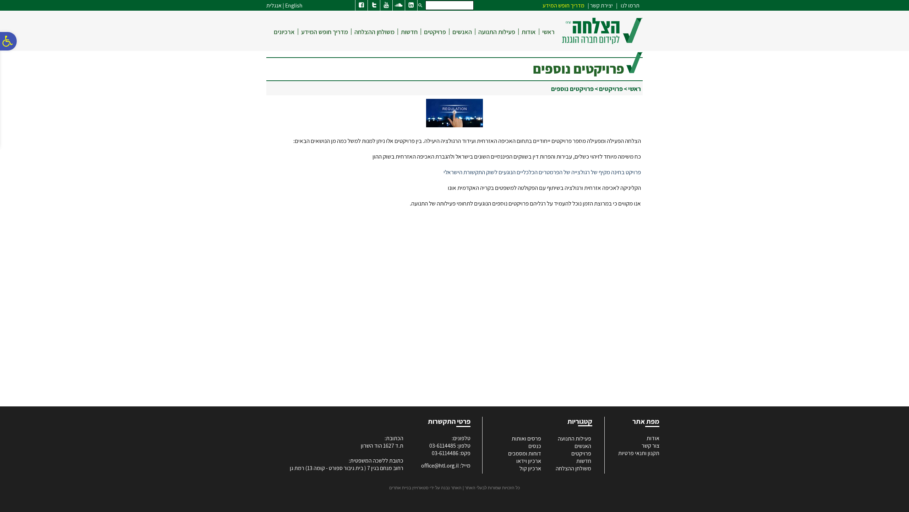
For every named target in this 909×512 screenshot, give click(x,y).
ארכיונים (284, 32)
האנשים (462, 32)
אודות (529, 32)
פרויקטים (435, 32)
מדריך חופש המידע (324, 32)
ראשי (548, 32)
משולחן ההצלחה (374, 32)
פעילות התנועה (496, 32)
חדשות (409, 32)
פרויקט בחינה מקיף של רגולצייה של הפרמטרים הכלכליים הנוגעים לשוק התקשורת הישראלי (542, 172)
